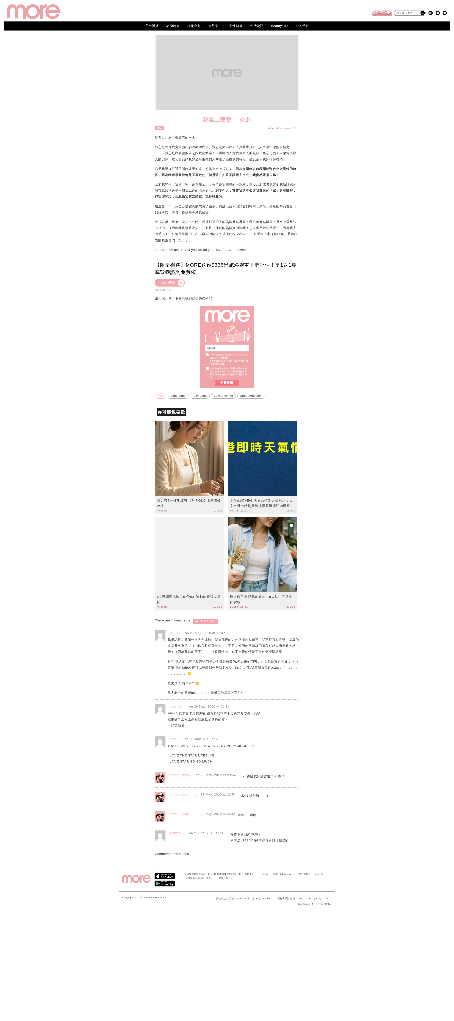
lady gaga (200, 395)
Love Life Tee (223, 395)
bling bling (178, 395)
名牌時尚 (173, 26)
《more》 (319, 874)
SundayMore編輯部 (240, 606)
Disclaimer (304, 903)
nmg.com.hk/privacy (221, 361)
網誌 (159, 128)
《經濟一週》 (223, 877)
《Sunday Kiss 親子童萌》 (199, 877)
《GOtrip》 (263, 874)
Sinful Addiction (251, 395)
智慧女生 (215, 26)
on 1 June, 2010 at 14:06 (209, 833)
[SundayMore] (33, 11)
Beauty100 (279, 26)
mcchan (162, 510)
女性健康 (236, 26)
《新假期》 (248, 874)
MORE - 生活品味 (240, 510)
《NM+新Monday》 (283, 874)
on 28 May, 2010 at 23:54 (216, 775)
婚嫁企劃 (194, 26)
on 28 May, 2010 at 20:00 (204, 739)
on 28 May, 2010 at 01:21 (209, 706)
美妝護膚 (152, 26)
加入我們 (302, 26)
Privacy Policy (324, 903)
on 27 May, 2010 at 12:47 (205, 633)
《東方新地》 (303, 874)
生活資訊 (257, 26)
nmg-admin (275, 127)
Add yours (205, 621)
